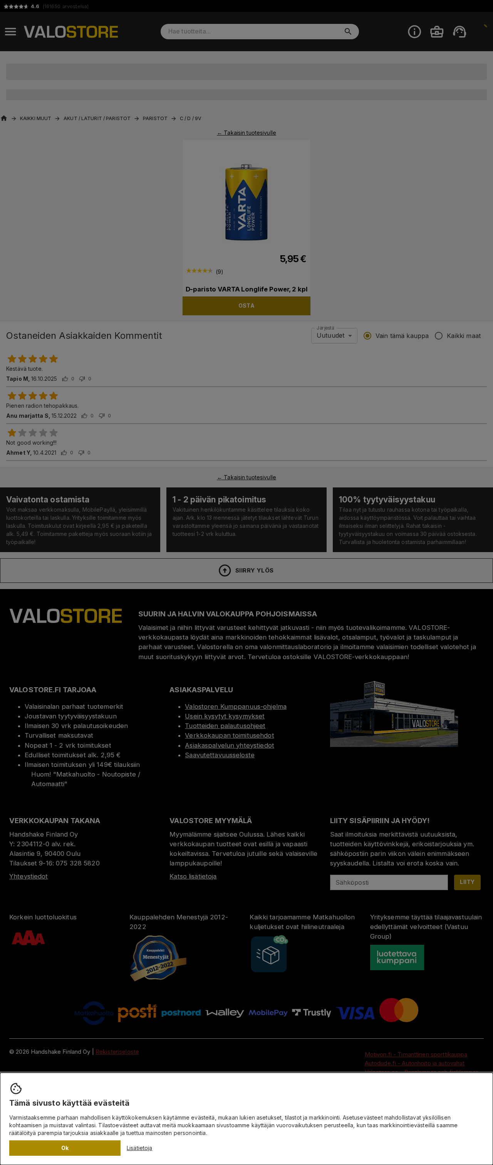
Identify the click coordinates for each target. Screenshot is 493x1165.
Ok (65, 1148)
